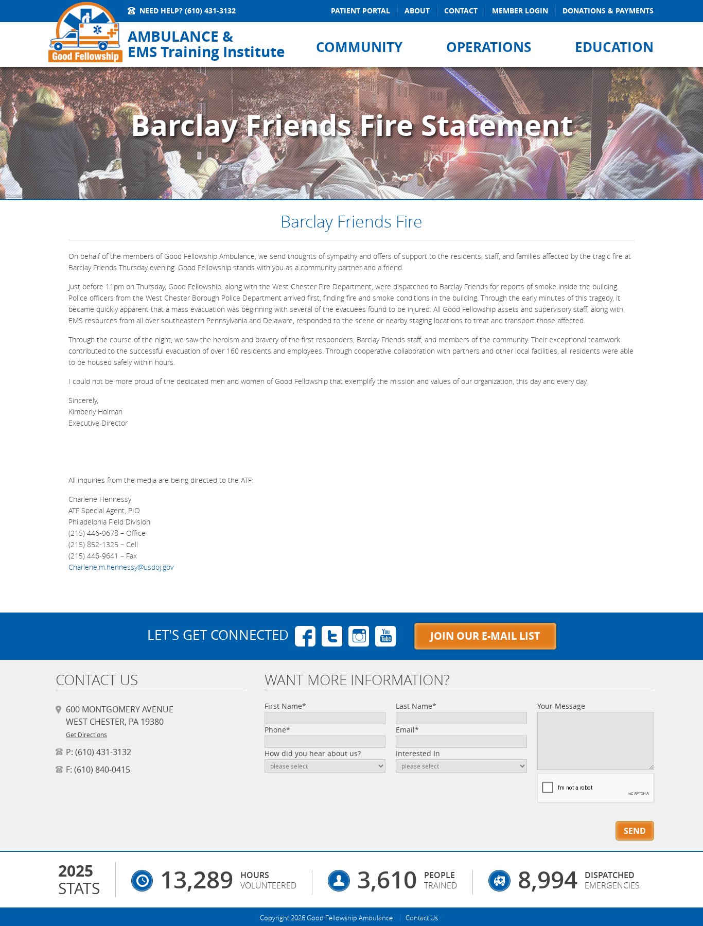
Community (359, 47)
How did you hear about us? (313, 753)
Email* (407, 730)
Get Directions (86, 734)
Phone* (277, 730)
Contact (461, 10)
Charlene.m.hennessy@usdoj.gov (120, 567)
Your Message (561, 706)
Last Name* (416, 706)
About (417, 10)
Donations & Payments (608, 10)
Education (614, 47)
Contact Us (422, 917)
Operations (488, 47)
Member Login (520, 10)
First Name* (285, 706)
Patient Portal (360, 10)
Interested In (418, 753)
